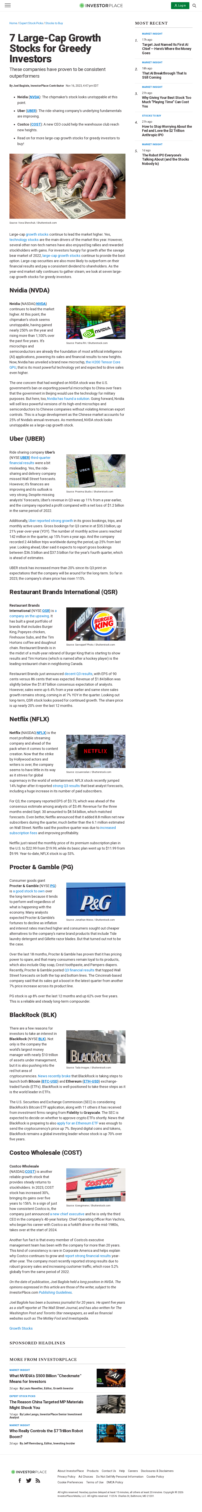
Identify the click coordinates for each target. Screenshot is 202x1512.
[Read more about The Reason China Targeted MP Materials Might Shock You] (111, 1404)
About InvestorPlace (71, 1471)
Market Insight (19, 1370)
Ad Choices (86, 1476)
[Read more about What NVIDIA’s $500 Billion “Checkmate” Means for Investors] (111, 1378)
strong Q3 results (66, 786)
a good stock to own (29, 891)
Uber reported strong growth (51, 521)
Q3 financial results (79, 970)
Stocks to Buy (54, 23)
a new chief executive (67, 1214)
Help (122, 1471)
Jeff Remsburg (33, 1443)
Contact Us (109, 1471)
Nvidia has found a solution (68, 399)
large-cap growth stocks (61, 256)
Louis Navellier (33, 1388)
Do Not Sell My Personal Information (119, 1476)
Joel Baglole (21, 85)
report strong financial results (88, 1256)
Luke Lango (30, 1414)
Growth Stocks (21, 1328)
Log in (182, 5)
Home (13, 23)
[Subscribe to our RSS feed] (38, 1481)
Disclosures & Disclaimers (157, 1471)
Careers (133, 1471)
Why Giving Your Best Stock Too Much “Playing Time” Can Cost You (166, 102)
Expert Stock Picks (31, 23)
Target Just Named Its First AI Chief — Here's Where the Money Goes (166, 48)
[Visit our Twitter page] (29, 1481)
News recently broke (54, 1076)
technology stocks (24, 240)
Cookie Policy (155, 1476)
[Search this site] (194, 5)
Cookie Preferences (70, 1482)
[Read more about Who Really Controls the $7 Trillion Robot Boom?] (111, 1433)
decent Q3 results (79, 674)
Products (93, 1471)
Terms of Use (95, 1482)
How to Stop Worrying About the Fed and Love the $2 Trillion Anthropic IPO (167, 130)
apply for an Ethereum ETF (77, 1123)
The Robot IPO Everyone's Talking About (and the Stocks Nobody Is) (165, 159)
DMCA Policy (115, 1482)
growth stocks (37, 234)
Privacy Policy (66, 1476)
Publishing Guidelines (55, 1292)
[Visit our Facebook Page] (20, 1481)
